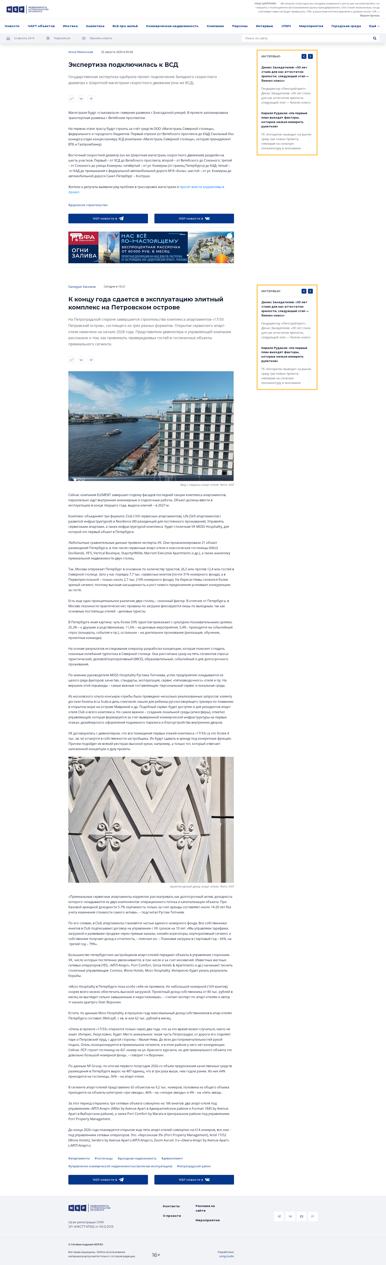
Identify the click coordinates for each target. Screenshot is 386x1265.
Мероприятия (311, 26)
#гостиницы (104, 1158)
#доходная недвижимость (137, 1158)
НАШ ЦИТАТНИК (265, 3)
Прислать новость (101, 38)
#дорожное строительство (88, 205)
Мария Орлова (370, 15)
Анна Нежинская (80, 52)
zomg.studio (226, 1256)
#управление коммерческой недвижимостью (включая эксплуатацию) (120, 1166)
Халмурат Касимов (82, 287)
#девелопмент (172, 1158)
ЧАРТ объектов (41, 26)
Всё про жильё (125, 26)
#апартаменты (79, 1158)
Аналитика (95, 26)
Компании (215, 26)
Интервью (264, 26)
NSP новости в (105, 218)
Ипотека (70, 26)
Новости (12, 26)
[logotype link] (27, 9)
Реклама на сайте (205, 1208)
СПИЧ (286, 26)
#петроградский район (194, 1166)
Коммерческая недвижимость (172, 26)
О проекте (172, 1216)
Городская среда (346, 26)
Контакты (171, 1206)
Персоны (240, 26)
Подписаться (62, 38)
